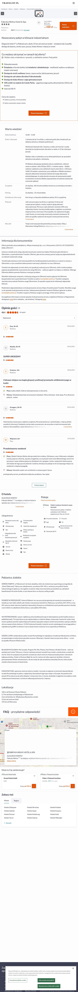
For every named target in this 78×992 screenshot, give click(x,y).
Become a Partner (30, 991)
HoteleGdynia (32, 818)
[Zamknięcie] (73, 968)
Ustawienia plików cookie (17, 980)
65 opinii (26, 30)
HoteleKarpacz (55, 811)
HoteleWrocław (33, 807)
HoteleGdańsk (9, 811)
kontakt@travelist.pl (47, 279)
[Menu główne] (74, 3)
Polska (10, 9)
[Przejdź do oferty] (34, 786)
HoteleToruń (8, 818)
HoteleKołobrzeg (33, 814)
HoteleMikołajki (56, 818)
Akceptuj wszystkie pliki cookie (49, 986)
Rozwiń (8, 823)
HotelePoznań (9, 814)
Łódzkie (16, 9)
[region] (39, 13)
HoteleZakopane (10, 807)
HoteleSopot (31, 811)
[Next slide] (75, 13)
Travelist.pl (4, 9)
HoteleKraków (55, 807)
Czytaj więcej (29, 219)
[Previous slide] (2, 13)
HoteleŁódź (54, 814)
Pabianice (22, 9)
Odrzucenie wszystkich (46, 980)
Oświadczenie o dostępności (13, 991)
